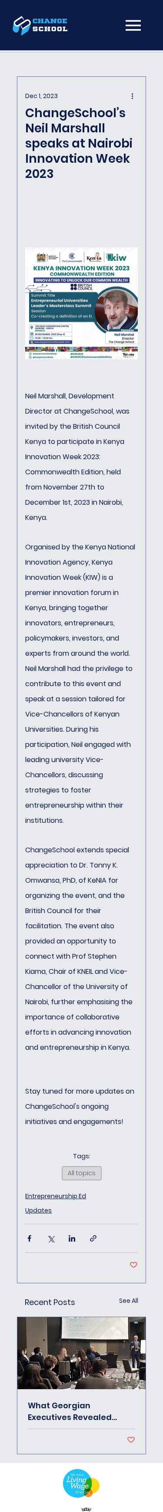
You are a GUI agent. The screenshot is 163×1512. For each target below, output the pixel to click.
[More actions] (132, 96)
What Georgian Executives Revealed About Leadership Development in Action (74, 1411)
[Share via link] (93, 1238)
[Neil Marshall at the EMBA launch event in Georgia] (81, 1353)
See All (128, 1300)
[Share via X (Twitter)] (51, 1238)
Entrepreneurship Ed (55, 1196)
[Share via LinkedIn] (72, 1238)
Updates (38, 1210)
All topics (82, 1173)
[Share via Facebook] (29, 1238)
